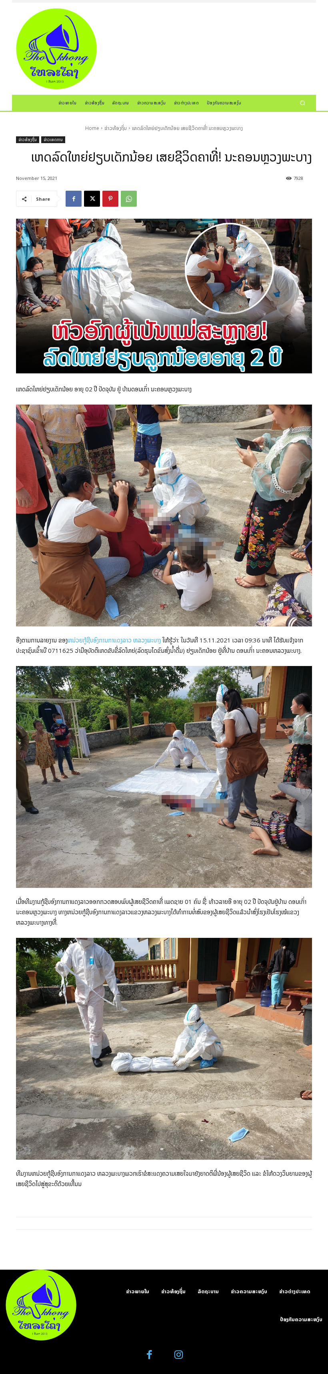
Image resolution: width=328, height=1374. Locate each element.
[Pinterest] (110, 199)
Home (92, 128)
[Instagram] (178, 1355)
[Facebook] (74, 199)
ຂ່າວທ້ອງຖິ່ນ (115, 128)
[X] (92, 199)
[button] (302, 102)
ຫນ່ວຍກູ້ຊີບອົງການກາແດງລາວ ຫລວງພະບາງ (114, 640)
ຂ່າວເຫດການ (53, 139)
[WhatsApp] (129, 199)
